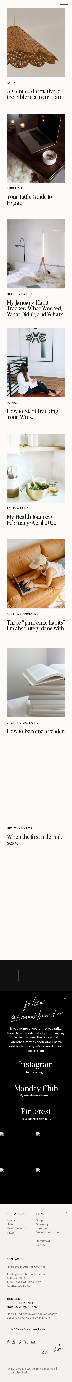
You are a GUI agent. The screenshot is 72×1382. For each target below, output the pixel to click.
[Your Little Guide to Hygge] (36, 148)
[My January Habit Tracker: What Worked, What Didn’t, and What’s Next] (36, 253)
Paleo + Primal (19, 508)
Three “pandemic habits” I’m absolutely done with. (36, 625)
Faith (11, 82)
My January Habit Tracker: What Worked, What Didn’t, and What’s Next (35, 311)
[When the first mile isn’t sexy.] (36, 788)
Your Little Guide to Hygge (29, 199)
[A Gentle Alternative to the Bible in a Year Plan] (36, 42)
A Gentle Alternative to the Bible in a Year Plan (34, 93)
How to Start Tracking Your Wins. (32, 413)
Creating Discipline (22, 614)
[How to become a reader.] (36, 682)
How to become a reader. (36, 730)
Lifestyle (14, 188)
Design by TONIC (18, 1372)
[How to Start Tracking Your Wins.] (36, 362)
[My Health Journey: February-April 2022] (36, 468)
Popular (14, 402)
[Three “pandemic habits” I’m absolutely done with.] (36, 573)
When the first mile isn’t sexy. (34, 839)
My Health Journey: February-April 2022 (32, 519)
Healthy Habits (19, 294)
